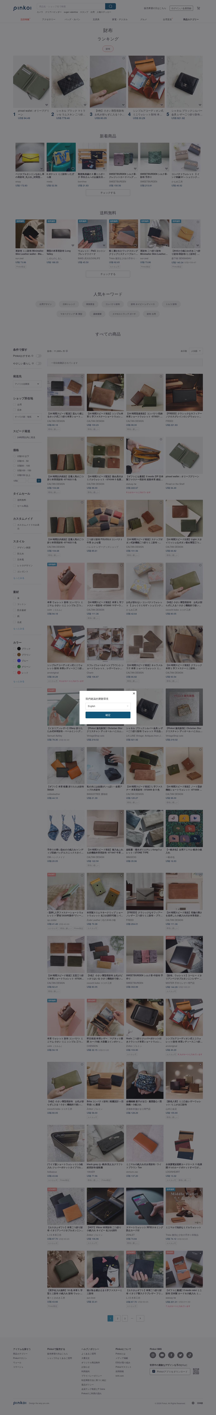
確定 (108, 715)
